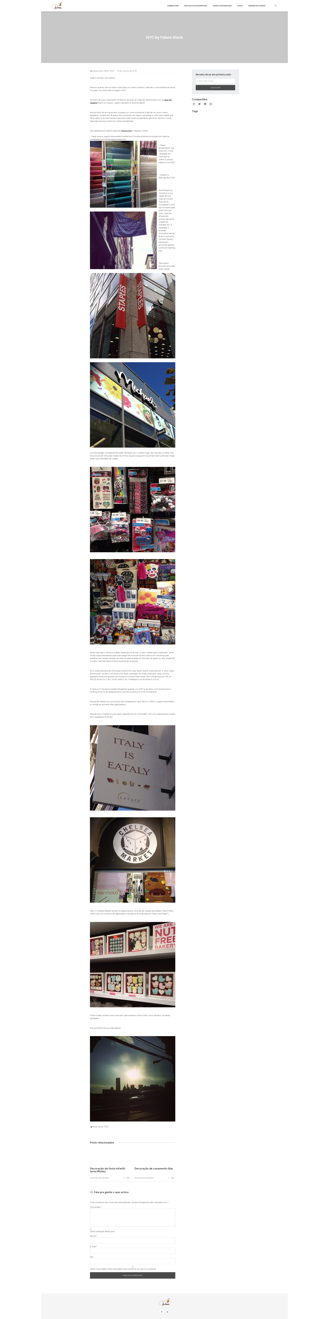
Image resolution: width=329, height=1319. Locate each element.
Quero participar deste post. (102, 1231)
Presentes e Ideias (256, 6)
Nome (93, 1236)
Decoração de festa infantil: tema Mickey (107, 1170)
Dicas (240, 6)
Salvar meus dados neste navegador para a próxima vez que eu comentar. (123, 1269)
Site (91, 1257)
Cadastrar (216, 88)
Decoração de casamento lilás (154, 1168)
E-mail (93, 1246)
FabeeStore (173, 6)
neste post (126, 131)
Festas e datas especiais (195, 6)
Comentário (96, 1207)
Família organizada (222, 6)
